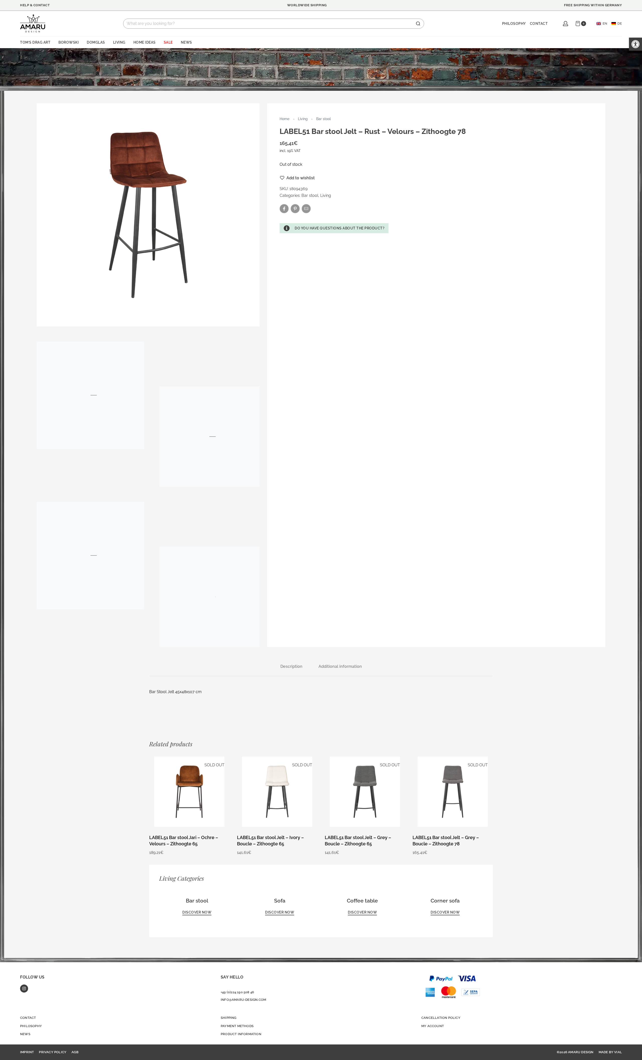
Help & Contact (35, 5)
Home (284, 119)
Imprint (27, 1052)
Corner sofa (445, 901)
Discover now (196, 912)
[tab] (291, 666)
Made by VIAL (610, 1052)
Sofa (279, 901)
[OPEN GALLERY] (148, 214)
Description (291, 666)
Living (303, 119)
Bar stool (323, 119)
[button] (334, 228)
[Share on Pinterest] (295, 208)
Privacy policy (52, 1052)
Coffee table (362, 901)
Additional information (340, 666)
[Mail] (306, 208)
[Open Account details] (565, 23)
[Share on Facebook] (284, 208)
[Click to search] (418, 23)
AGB (74, 1052)
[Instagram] (24, 989)
